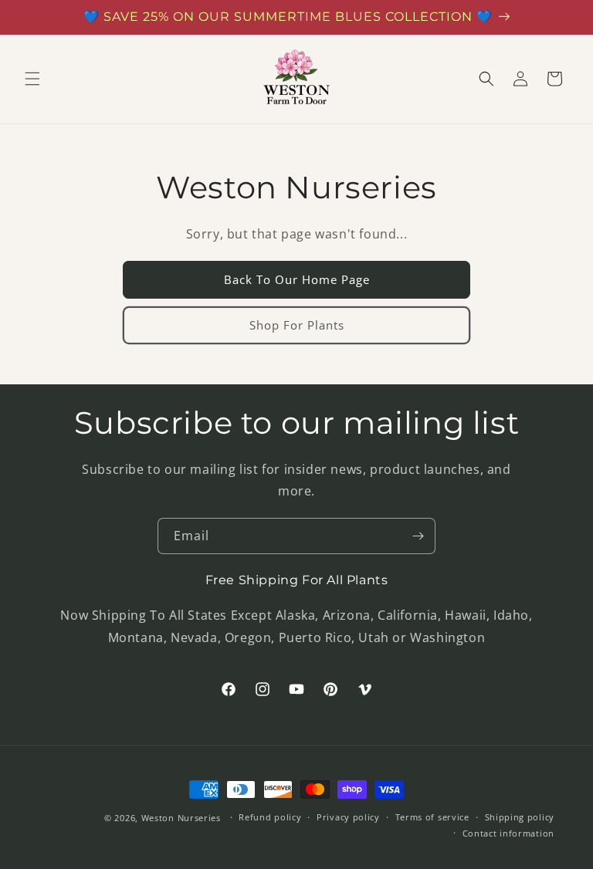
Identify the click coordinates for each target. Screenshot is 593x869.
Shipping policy (520, 817)
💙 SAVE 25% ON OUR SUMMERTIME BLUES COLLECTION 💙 (288, 16)
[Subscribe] (418, 536)
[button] (32, 79)
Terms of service (432, 817)
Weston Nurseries (181, 817)
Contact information (508, 833)
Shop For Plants (296, 325)
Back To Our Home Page (297, 279)
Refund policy (270, 817)
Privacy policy (348, 817)
